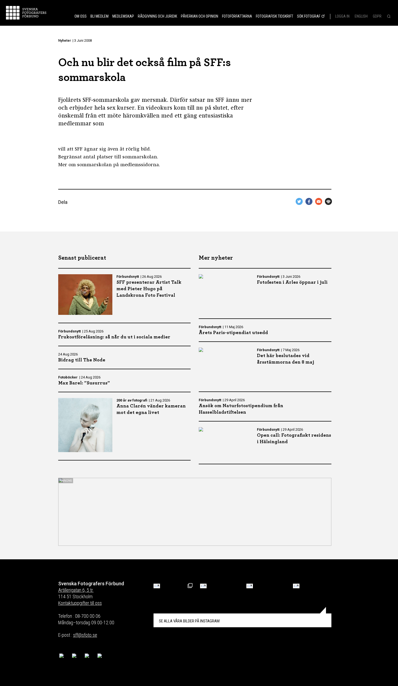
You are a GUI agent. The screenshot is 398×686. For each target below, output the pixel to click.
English (361, 16)
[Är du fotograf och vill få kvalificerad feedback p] (203, 586)
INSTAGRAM (189, 621)
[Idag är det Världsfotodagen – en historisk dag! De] (250, 586)
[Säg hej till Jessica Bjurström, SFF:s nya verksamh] (296, 586)
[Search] (388, 16)
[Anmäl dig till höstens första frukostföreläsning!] (157, 586)
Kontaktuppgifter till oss (80, 603)
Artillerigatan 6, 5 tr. (76, 590)
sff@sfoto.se (85, 635)
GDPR (377, 16)
